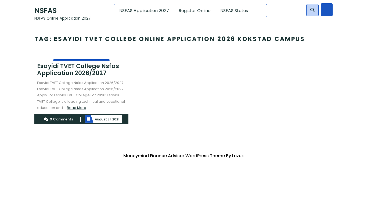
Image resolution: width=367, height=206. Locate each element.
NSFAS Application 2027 (144, 11)
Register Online (195, 11)
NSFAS (45, 11)
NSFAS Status (234, 11)
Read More (76, 107)
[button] (312, 10)
